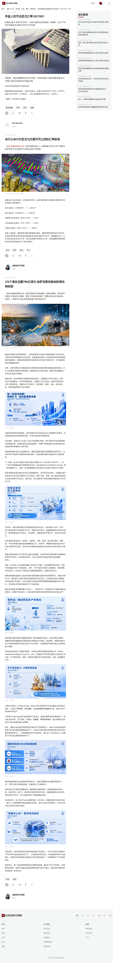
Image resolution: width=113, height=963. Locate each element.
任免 (22, 9)
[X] (32, 113)
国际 (3, 946)
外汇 (28, 250)
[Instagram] (6, 113)
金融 (32, 108)
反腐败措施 (48, 942)
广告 (87, 937)
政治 (3, 933)
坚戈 (25, 108)
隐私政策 (47, 933)
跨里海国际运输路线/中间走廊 (48, 9)
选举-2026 (10, 9)
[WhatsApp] (13, 113)
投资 (14, 879)
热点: (3, 9)
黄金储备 (9, 108)
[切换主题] (102, 3)
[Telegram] (19, 113)
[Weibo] (94, 915)
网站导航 (89, 929)
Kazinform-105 (65, 9)
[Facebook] (25, 113)
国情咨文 (33, 9)
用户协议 (47, 929)
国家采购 (47, 946)
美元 (7, 250)
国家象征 (47, 937)
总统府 (17, 9)
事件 (27, 9)
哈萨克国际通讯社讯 (15, 146)
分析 (3, 937)
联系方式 (89, 933)
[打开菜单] (109, 3)
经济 (18, 108)
